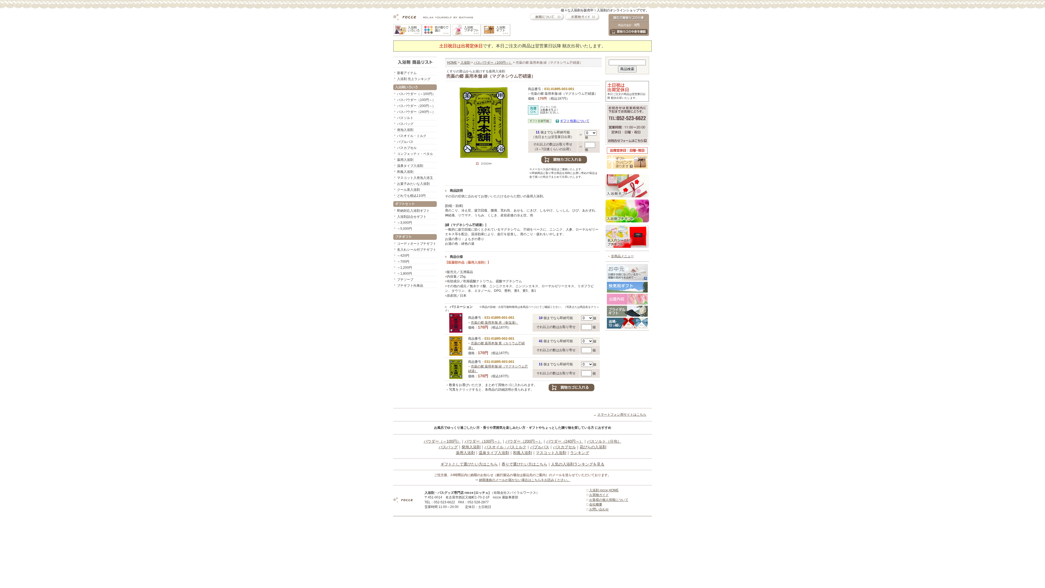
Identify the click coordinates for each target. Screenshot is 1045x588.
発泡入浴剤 (405, 130)
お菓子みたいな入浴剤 (413, 184)
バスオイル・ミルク (411, 136)
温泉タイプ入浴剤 (410, 166)
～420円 (403, 256)
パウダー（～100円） (442, 441)
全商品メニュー (622, 256)
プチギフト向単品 (410, 285)
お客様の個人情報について (608, 500)
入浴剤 (465, 63)
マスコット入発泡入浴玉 (415, 178)
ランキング (579, 453)
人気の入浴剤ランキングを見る (577, 464)
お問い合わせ (599, 509)
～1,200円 (404, 268)
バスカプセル (407, 148)
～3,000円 (404, 223)
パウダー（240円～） (564, 441)
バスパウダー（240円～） (416, 112)
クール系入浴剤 (408, 190)
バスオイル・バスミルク (505, 447)
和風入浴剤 (405, 172)
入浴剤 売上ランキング (414, 79)
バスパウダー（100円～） (416, 100)
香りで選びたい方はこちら (524, 464)
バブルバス (405, 142)
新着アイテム (407, 73)
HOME (452, 63)
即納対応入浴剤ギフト (413, 211)
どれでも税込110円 (411, 196)
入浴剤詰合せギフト (411, 217)
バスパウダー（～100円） (416, 94)
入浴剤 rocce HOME (604, 490)
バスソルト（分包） (604, 441)
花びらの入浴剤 (593, 447)
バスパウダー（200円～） (416, 106)
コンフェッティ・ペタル (415, 154)
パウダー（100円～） (483, 441)
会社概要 (595, 504)
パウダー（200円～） (523, 441)
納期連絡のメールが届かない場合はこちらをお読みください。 (524, 480)
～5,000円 (404, 229)
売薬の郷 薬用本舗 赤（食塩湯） (494, 322)
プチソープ (405, 279)
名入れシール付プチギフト (416, 250)
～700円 (403, 262)
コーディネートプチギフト (416, 244)
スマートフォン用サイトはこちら (621, 414)
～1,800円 (404, 273)
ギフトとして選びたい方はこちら (469, 464)
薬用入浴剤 (405, 160)
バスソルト (405, 118)
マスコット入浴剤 (551, 453)
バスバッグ (405, 124)
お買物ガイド (599, 495)
